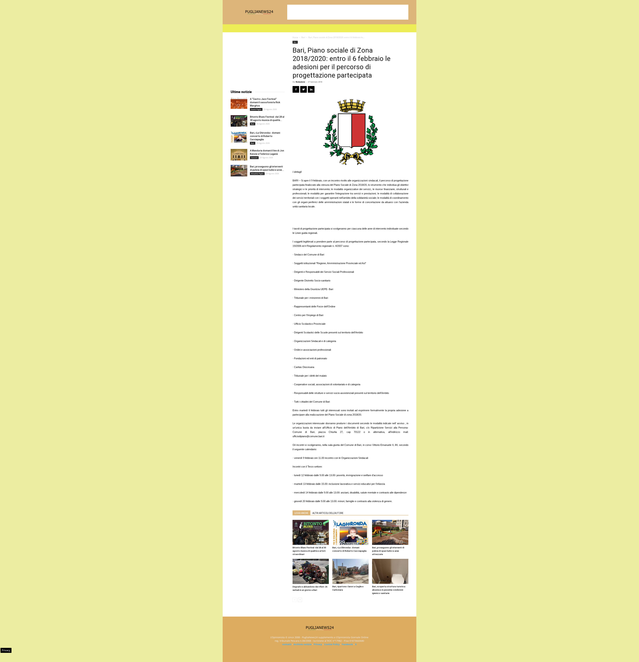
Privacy (318, 644)
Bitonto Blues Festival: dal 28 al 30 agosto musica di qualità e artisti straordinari (309, 550)
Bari (303, 37)
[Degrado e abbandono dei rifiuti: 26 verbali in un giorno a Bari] (311, 571)
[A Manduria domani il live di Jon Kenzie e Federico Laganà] (239, 154)
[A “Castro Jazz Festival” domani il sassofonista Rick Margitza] (239, 103)
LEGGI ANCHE (301, 513)
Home (295, 37)
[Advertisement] (347, 12)
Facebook (347, 644)
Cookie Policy (332, 644)
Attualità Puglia (257, 173)
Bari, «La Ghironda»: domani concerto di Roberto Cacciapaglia (265, 136)
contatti (286, 644)
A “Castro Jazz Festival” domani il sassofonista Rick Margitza (265, 102)
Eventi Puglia (256, 109)
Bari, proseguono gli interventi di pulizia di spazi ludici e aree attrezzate (388, 550)
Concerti (254, 157)
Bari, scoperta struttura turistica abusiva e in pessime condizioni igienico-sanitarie (388, 589)
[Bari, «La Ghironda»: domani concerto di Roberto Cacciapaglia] (350, 532)
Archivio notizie (303, 644)
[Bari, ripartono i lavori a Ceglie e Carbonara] (350, 571)
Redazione (300, 82)
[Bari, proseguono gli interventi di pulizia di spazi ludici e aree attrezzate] (390, 532)
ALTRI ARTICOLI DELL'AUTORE (327, 513)
